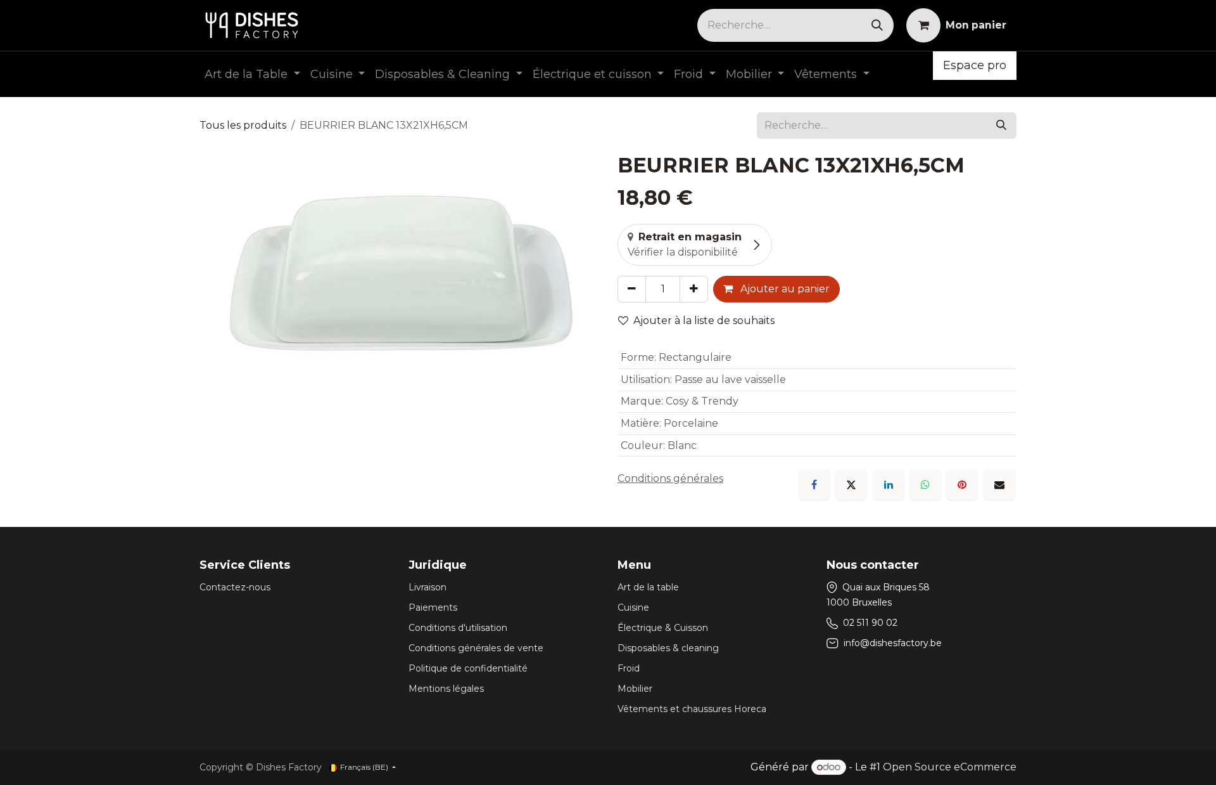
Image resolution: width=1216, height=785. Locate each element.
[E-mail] (999, 484)
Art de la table (648, 587)
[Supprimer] (632, 289)
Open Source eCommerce (949, 767)
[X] (851, 484)
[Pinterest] (962, 484)
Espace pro (974, 65)
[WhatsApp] (925, 484)
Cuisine (633, 607)
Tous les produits (243, 125)
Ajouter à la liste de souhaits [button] (704, 321)
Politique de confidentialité (468, 668)
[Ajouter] (694, 289)
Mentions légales (446, 688)
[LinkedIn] (888, 484)
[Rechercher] (877, 25)
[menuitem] (252, 74)
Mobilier (635, 688)
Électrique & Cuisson (663, 627)
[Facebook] (814, 484)
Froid (629, 668)
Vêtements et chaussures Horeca (692, 709)
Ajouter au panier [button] (784, 289)
